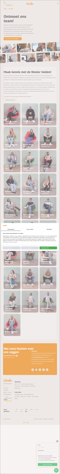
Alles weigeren (8, 247)
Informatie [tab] (49, 229)
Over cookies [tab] (30, 229)
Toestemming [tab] (10, 229)
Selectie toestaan (27, 247)
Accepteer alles (45, 247)
